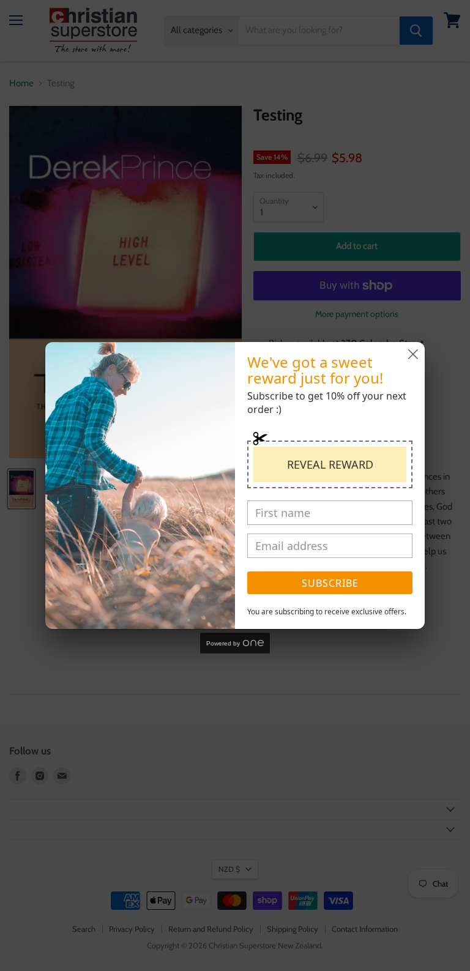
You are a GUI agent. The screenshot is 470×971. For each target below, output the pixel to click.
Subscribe (330, 583)
